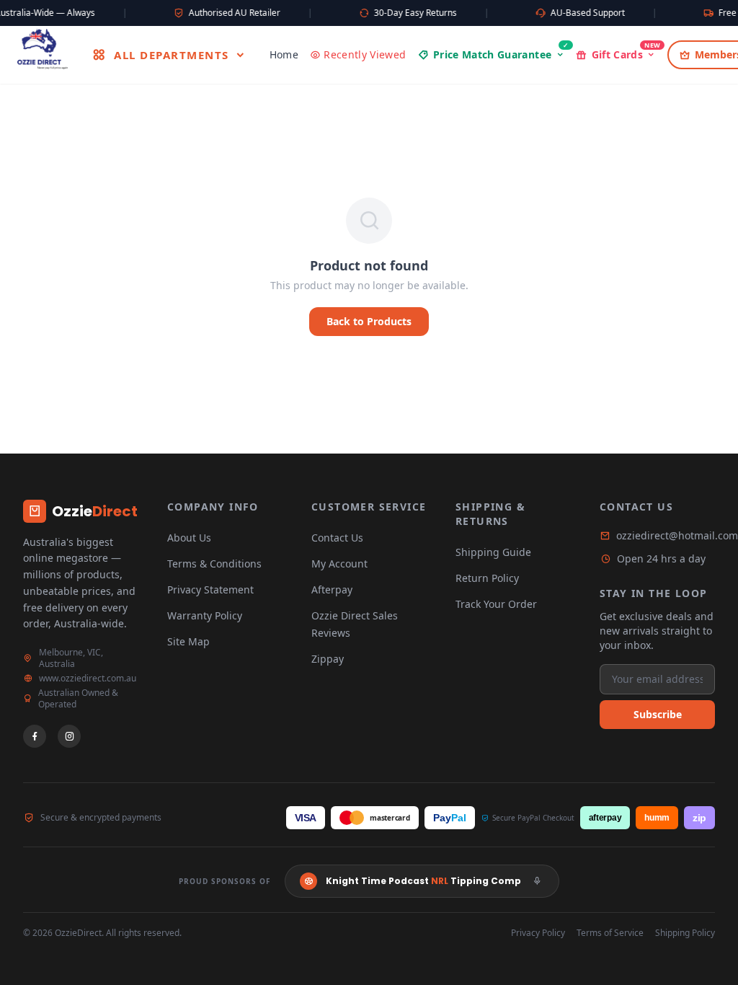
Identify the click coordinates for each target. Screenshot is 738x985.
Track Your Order (496, 604)
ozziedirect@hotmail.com (677, 535)
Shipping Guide (493, 552)
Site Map (188, 641)
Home (284, 54)
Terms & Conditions (214, 563)
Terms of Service (610, 933)
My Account (339, 563)
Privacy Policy (538, 933)
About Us (189, 537)
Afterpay (331, 589)
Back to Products (369, 321)
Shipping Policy (685, 933)
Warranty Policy (204, 615)
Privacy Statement (210, 589)
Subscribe (657, 714)
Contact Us (337, 537)
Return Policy (487, 578)
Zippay (327, 659)
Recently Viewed (365, 54)
